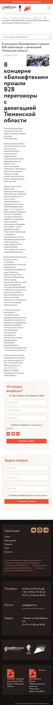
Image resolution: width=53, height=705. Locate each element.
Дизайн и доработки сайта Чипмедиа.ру (32, 703)
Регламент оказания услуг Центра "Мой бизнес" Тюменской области (15, 683)
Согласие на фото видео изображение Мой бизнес (26, 566)
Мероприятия (10, 540)
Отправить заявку (26, 501)
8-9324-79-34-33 (36, 592)
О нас (7, 548)
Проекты (8, 544)
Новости (38, 18)
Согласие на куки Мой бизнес (17, 565)
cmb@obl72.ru (29, 605)
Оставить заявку (26, 441)
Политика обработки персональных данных (23, 560)
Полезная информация (21, 18)
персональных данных (38, 495)
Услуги (7, 537)
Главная (5, 18)
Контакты (9, 552)
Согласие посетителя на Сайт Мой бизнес (22, 563)
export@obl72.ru (11, 368)
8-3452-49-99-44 (31, 589)
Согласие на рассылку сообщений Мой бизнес (25, 569)
